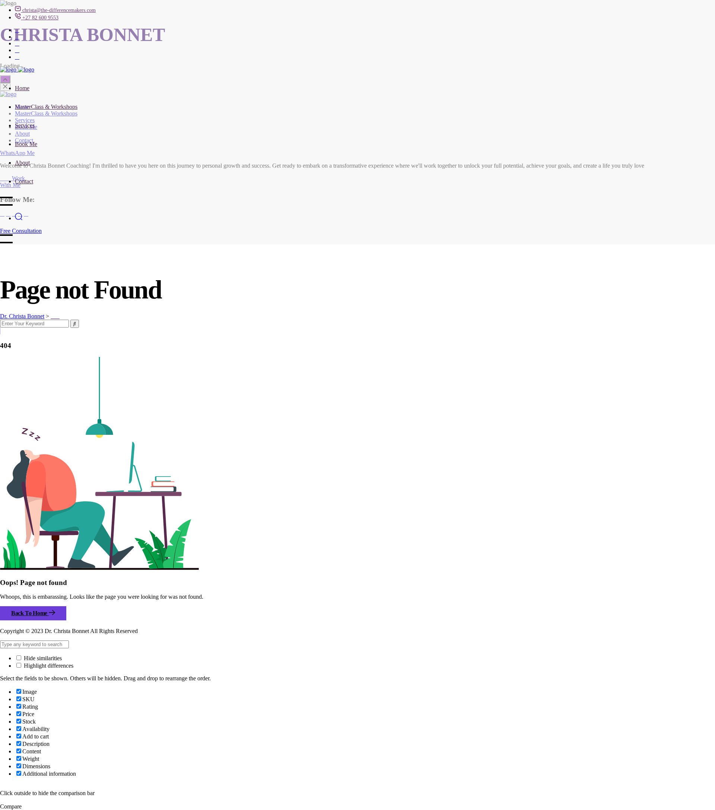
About (22, 162)
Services (25, 125)
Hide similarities (42, 658)
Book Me (26, 144)
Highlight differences (47, 665)
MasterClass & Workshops (46, 107)
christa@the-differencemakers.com (59, 10)
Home (22, 88)
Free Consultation (21, 231)
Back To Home (30, 613)
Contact (24, 181)
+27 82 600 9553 (40, 17)
